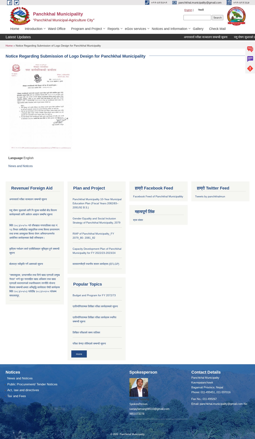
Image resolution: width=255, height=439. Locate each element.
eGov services (135, 29)
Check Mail (217, 29)
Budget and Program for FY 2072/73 (94, 295)
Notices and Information (169, 29)
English (188, 10)
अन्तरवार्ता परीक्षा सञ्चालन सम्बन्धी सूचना (199, 37)
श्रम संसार (138, 219)
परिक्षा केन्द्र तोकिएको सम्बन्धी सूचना (89, 343)
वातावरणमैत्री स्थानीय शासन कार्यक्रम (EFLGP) (96, 263)
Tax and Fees (16, 396)
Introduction (33, 29)
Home (14, 29)
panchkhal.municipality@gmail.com (221, 403)
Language (15, 158)
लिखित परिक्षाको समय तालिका (86, 332)
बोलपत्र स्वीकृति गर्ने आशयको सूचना (26, 263)
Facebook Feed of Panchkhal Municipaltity (158, 196)
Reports (113, 29)
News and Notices (20, 166)
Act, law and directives (23, 390)
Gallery (198, 29)
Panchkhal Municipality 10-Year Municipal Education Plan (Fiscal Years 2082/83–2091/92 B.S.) (97, 203)
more (79, 353)
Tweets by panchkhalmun (210, 196)
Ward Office (57, 29)
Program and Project (86, 29)
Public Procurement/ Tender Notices (32, 384)
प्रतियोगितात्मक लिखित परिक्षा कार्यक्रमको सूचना (95, 306)
